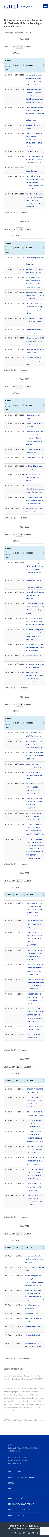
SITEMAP (12, 1483)
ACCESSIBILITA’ (15, 1498)
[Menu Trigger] (45, 6)
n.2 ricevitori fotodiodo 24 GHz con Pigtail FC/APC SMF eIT (35, 341)
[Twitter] (15, 1532)
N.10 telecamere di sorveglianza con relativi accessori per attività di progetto (35, 621)
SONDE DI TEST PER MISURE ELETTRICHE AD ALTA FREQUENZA (35, 1161)
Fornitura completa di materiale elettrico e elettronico (34, 261)
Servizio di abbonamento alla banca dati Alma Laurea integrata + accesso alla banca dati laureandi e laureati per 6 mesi (35, 114)
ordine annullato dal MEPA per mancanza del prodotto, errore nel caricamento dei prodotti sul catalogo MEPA (35, 438)
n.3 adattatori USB (32, 151)
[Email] (33, 1532)
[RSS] (37, 1532)
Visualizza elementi (18, 47)
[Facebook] (11, 1532)
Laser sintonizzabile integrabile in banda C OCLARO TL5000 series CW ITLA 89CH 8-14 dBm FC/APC (35, 140)
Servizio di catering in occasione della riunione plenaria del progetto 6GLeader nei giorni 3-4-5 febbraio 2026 (35, 182)
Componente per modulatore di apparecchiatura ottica (34, 321)
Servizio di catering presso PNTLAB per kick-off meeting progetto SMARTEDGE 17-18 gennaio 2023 (35, 569)
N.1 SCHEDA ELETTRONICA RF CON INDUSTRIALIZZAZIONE (34, 744)
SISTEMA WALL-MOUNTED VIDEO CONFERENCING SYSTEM (35, 1187)
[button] (23, 65)
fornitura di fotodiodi (32, 1313)
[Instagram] (24, 1532)
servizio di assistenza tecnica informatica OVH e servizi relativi (34, 1259)
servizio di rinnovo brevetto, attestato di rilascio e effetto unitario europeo (35, 489)
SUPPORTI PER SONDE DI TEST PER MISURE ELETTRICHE (35, 1149)
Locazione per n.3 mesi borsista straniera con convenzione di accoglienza (35, 584)
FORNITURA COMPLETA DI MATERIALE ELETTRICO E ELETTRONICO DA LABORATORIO (35, 939)
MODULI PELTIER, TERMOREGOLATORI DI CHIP (35, 924)
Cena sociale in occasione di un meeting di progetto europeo (34, 361)
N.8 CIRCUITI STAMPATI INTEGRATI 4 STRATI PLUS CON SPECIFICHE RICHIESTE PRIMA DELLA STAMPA (35, 909)
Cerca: (16, 53)
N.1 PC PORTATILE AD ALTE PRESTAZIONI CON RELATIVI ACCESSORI (34, 816)
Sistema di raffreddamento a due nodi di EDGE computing (35, 595)
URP (9, 1489)
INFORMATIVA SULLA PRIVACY (21, 1504)
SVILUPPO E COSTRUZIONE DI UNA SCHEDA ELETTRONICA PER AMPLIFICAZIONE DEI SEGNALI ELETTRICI (35, 1015)
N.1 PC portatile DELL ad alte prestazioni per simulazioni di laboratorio (35, 647)
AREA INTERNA (14, 1472)
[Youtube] (20, 1532)
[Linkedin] (29, 1532)
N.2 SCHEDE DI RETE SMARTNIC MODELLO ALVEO (34, 776)
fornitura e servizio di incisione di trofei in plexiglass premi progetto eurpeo (35, 500)
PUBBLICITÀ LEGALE (17, 1515)
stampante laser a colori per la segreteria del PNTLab (34, 477)
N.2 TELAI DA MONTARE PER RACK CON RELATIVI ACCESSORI (35, 756)
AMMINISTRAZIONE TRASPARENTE (22, 1477)
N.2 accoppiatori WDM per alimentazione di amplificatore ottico (35, 295)
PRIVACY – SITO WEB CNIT (20, 1510)
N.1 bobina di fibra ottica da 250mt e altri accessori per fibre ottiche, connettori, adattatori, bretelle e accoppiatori (34, 200)
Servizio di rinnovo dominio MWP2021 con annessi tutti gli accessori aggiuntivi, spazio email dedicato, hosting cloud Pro (35, 96)
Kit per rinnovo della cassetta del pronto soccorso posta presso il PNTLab (34, 160)
